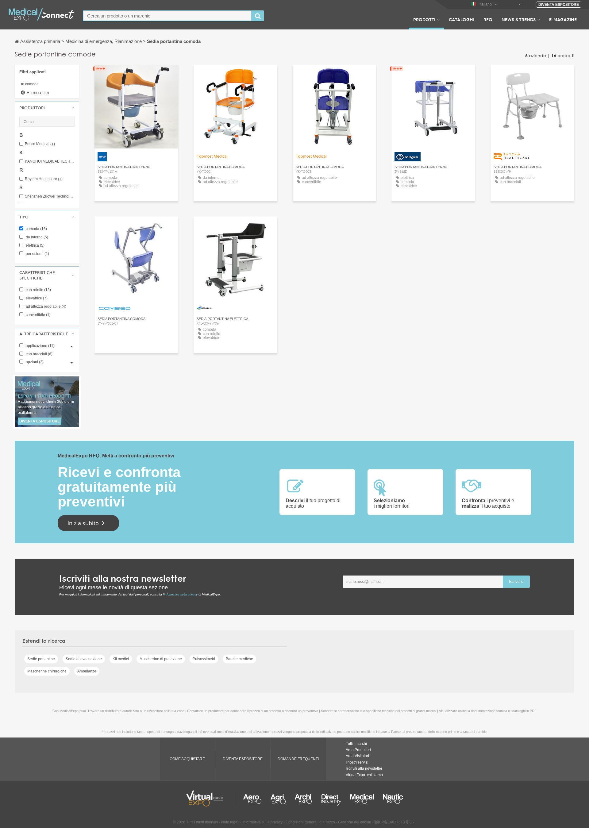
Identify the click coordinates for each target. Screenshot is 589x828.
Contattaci (433, 75)
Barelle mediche (239, 659)
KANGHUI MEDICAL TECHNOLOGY (50, 161)
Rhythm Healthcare (44, 179)
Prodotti (424, 19)
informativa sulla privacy (181, 594)
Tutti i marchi (356, 743)
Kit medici (121, 659)
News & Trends (519, 19)
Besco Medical (40, 144)
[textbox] (167, 15)
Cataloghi (461, 19)
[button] (47, 107)
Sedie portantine (41, 659)
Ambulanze (86, 671)
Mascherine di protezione (161, 659)
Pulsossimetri (204, 659)
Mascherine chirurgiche (47, 671)
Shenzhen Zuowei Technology (50, 196)
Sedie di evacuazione (84, 659)
